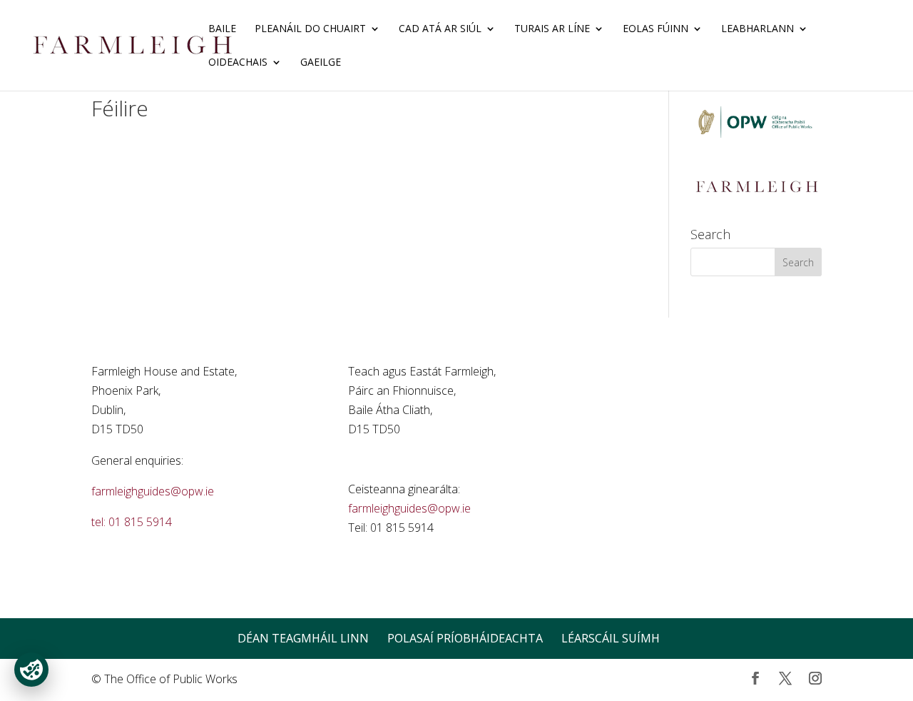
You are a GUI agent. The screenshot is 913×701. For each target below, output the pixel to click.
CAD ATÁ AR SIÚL (440, 29)
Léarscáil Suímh (610, 638)
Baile (222, 29)
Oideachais (237, 63)
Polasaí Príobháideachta (465, 638)
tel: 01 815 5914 (131, 522)
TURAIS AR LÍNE (552, 29)
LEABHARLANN (757, 29)
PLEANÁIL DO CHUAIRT (310, 29)
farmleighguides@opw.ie (152, 491)
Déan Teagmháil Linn (303, 638)
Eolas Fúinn (655, 29)
